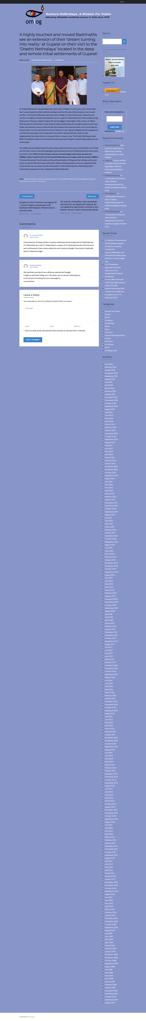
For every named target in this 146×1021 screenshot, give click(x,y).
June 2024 (109, 415)
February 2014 (110, 768)
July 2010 (108, 897)
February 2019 (110, 593)
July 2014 (108, 753)
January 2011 (110, 879)
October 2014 (110, 743)
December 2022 (111, 466)
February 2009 (110, 948)
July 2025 (108, 382)
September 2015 (111, 710)
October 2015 (110, 707)
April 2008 (109, 978)
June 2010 (109, 900)
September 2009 (111, 927)
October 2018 (110, 605)
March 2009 (110, 945)
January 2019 (110, 596)
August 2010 (110, 894)
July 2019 (108, 578)
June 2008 (109, 972)
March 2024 (110, 424)
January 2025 (110, 394)
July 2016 (108, 680)
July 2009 (108, 933)
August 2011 (110, 858)
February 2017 (110, 662)
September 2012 (111, 819)
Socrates (31, 1017)
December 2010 (111, 882)
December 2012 (111, 810)
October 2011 (110, 852)
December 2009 (111, 918)
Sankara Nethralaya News (41, 60)
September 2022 (111, 475)
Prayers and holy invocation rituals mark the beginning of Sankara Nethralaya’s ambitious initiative (115, 166)
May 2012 (109, 831)
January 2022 (110, 499)
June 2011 (109, 864)
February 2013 (110, 804)
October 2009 (110, 924)
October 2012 (110, 816)
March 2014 (110, 765)
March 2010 (110, 909)
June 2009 (109, 936)
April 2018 (109, 620)
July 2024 (108, 412)
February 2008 (110, 984)
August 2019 (110, 575)
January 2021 (110, 533)
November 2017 (111, 635)
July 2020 (108, 548)
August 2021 (110, 515)
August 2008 (110, 966)
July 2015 (108, 716)
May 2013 (109, 795)
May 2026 (109, 364)
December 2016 (111, 665)
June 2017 (109, 650)
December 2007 (111, 990)
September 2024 (111, 406)
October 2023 (110, 436)
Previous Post (27, 196)
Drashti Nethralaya (31, 179)
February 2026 (110, 367)
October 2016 (110, 671)
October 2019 (110, 569)
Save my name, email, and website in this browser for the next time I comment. (55, 330)
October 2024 (110, 403)
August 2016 (110, 677)
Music (107, 326)
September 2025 (111, 376)
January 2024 (110, 430)
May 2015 (109, 722)
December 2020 (111, 536)
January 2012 (110, 843)
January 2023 (110, 463)
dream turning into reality (48, 179)
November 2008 (111, 957)
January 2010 (110, 915)
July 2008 (108, 969)
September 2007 (111, 1000)
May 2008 (109, 975)
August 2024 (110, 409)
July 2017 (108, 647)
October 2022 (110, 472)
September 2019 (111, 572)
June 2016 (109, 683)
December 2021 (111, 503)
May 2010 (109, 903)
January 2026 (110, 370)
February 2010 (110, 912)
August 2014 (110, 750)
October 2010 (110, 888)
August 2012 (110, 822)
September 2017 (111, 641)
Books (107, 317)
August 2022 (110, 478)
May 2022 (109, 487)
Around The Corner (112, 311)
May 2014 (109, 759)
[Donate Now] (114, 76)
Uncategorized (111, 350)
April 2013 (109, 798)
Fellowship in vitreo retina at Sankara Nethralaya (77, 179)
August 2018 (110, 611)
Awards (108, 314)
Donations (109, 320)
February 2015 (110, 731)
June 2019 (109, 581)
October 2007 (110, 997)
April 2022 (109, 490)
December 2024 (111, 397)
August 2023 (110, 442)
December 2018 (111, 599)
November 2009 (111, 921)
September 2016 (111, 674)
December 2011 (111, 846)
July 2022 (108, 481)
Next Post (92, 196)
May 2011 (109, 867)
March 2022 (110, 493)
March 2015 (110, 728)
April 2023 (109, 454)
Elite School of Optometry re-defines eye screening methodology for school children (114, 151)
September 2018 (111, 608)
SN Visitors (109, 344)
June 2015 (109, 719)
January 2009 (110, 951)
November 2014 (111, 740)
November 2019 (111, 566)
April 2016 (109, 689)
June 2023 (109, 448)
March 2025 (110, 388)
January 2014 (110, 771)
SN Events (109, 341)
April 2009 (109, 942)
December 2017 (111, 632)
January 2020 (110, 560)
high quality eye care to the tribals (32, 181)
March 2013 (110, 801)
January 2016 (110, 698)
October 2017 (110, 638)
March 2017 (110, 659)
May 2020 (109, 551)
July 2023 (108, 445)
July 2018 (108, 614)
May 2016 (109, 686)
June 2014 (109, 755)
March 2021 (110, 527)
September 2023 (111, 439)
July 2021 (108, 518)
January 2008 (110, 987)
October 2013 (110, 780)
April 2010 (109, 906)
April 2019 (109, 587)
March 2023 (110, 457)
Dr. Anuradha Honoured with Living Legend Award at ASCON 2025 (115, 282)
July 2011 (108, 861)
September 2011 (111, 855)
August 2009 (110, 930)
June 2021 (109, 521)
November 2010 (111, 885)
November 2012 (111, 813)
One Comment (77, 213)
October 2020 (110, 539)
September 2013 (111, 783)
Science (108, 338)
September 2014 (111, 746)
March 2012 (110, 837)
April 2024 (109, 421)
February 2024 (110, 427)
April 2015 (109, 725)
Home (122, 2)
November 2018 (111, 602)
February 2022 (110, 496)
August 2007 (110, 1002)
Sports (107, 347)
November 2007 (111, 993)
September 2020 (111, 542)
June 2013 (109, 792)
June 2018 (109, 617)
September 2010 (111, 891)
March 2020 (110, 554)
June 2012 (109, 828)
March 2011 (110, 873)
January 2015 (110, 734)
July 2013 (108, 789)
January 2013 (110, 807)
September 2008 (111, 963)
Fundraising (109, 323)
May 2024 (109, 418)
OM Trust (109, 332)
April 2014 (109, 762)
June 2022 (109, 484)
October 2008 (110, 960)
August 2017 (110, 644)
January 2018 (110, 629)
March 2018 (110, 623)
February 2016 (110, 695)
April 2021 (109, 524)
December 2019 (111, 563)
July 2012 (108, 825)
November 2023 (111, 433)
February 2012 (110, 840)
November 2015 (111, 704)
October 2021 (110, 508)
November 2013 (111, 777)
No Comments (36, 214)
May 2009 (109, 939)
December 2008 (111, 954)
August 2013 (110, 786)
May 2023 (109, 451)
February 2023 (110, 460)
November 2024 (111, 400)
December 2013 (111, 774)
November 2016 (111, 668)
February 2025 (110, 391)
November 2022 (111, 469)
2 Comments (59, 60)
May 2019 (109, 584)
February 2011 (110, 876)
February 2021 (110, 530)
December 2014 (111, 737)
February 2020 (110, 557)
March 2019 (110, 590)
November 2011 (111, 849)
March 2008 (110, 981)
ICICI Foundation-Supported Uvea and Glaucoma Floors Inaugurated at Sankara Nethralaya (114, 270)
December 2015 (111, 701)
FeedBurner (119, 131)
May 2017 (109, 653)
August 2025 (110, 379)
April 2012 (109, 834)
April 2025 (109, 385)
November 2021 (111, 506)
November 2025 (111, 373)
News (107, 329)
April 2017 (109, 656)
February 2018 (110, 626)
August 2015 (110, 713)
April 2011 (109, 870)
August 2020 (110, 545)
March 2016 (110, 692)
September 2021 (111, 512)
